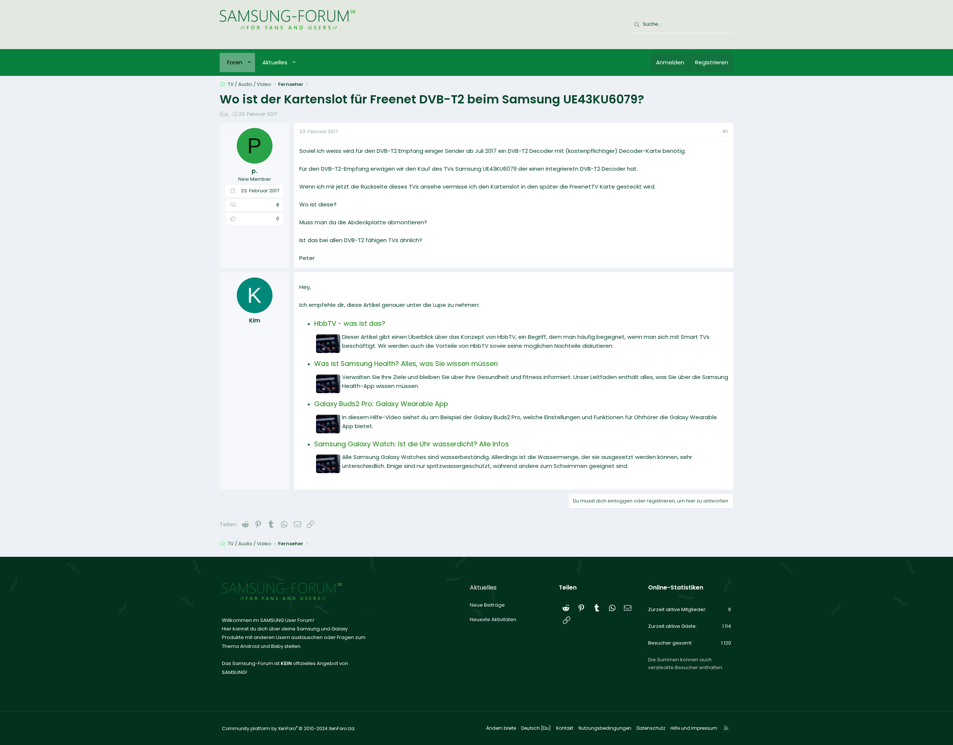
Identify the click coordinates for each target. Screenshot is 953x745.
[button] (249, 62)
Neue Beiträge (487, 604)
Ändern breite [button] (501, 728)
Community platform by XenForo (289, 728)
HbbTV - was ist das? (349, 323)
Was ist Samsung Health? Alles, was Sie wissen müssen (406, 363)
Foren (234, 62)
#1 (725, 131)
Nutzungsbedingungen (605, 728)
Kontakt (564, 728)
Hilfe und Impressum (693, 728)
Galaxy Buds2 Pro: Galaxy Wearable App (381, 403)
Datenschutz (651, 728)
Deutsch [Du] (536, 728)
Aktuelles (274, 62)
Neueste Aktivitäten (493, 619)
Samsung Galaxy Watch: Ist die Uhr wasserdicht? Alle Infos (411, 444)
